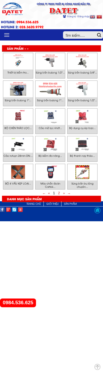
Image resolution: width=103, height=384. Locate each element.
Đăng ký (71, 16)
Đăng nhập (84, 16)
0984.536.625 (18, 302)
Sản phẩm (70, 203)
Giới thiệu (52, 203)
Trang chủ (33, 203)
